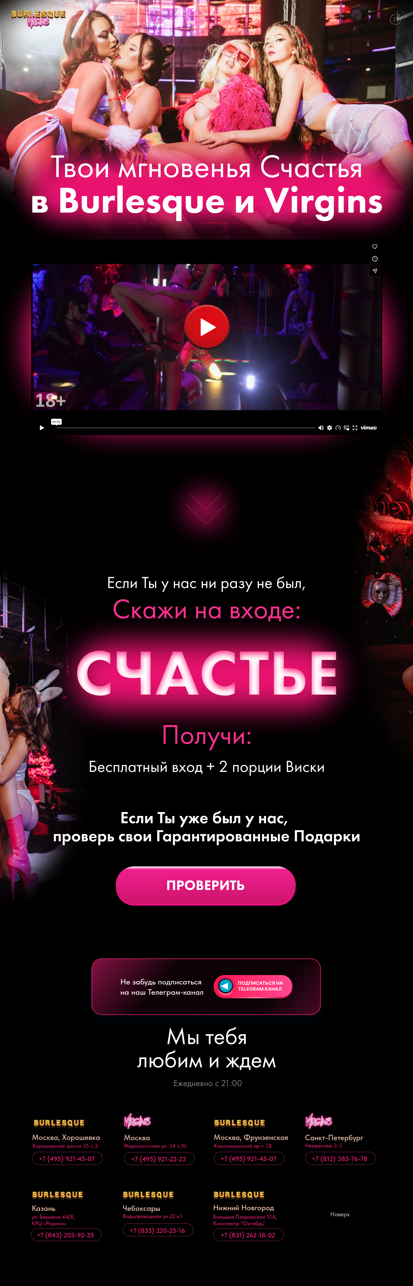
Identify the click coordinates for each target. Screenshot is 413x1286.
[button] (206, 327)
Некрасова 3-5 (323, 1145)
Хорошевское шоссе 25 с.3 (65, 1146)
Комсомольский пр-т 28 (243, 1146)
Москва (137, 1137)
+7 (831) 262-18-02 (247, 1235)
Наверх (340, 1214)
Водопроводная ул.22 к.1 (152, 1216)
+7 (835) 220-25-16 (157, 1230)
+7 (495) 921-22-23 (158, 1159)
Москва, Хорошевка (66, 1137)
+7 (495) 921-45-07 (67, 1159)
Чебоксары (141, 1208)
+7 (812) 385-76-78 (339, 1159)
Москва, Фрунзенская (251, 1137)
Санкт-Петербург (334, 1137)
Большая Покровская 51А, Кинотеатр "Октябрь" (245, 1220)
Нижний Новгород (243, 1207)
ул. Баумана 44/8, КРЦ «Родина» (53, 1220)
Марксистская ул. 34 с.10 (155, 1146)
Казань (43, 1208)
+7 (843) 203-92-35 (65, 1235)
